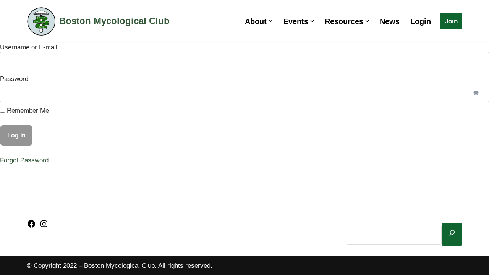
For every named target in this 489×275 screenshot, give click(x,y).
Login (420, 21)
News (390, 21)
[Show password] (476, 93)
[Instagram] (44, 226)
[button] (270, 21)
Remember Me (27, 110)
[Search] (452, 234)
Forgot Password (24, 160)
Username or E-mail (28, 47)
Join (451, 21)
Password (14, 78)
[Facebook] (31, 226)
